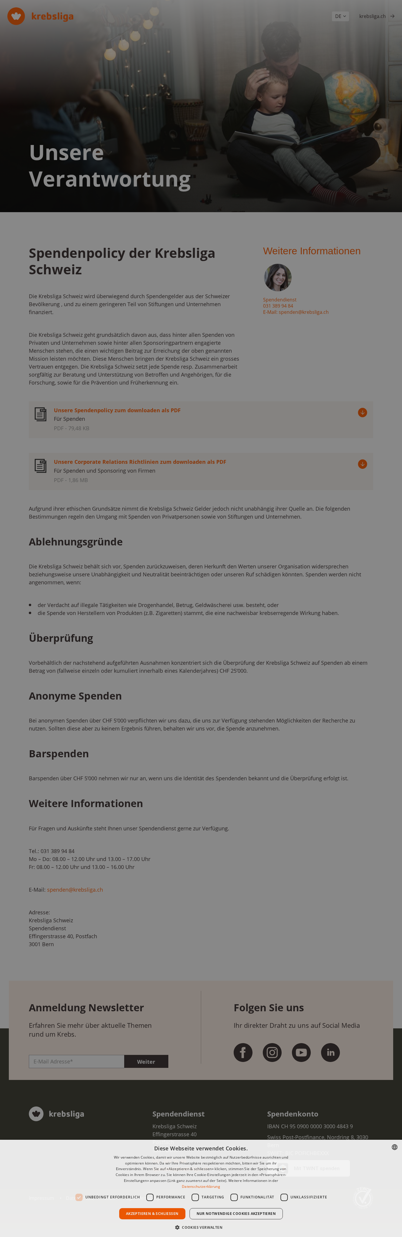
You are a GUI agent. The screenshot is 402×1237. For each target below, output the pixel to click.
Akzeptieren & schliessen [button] (152, 1213)
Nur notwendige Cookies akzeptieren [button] (236, 1213)
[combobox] (395, 1147)
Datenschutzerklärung (201, 1186)
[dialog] (201, 1188)
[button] (201, 1227)
